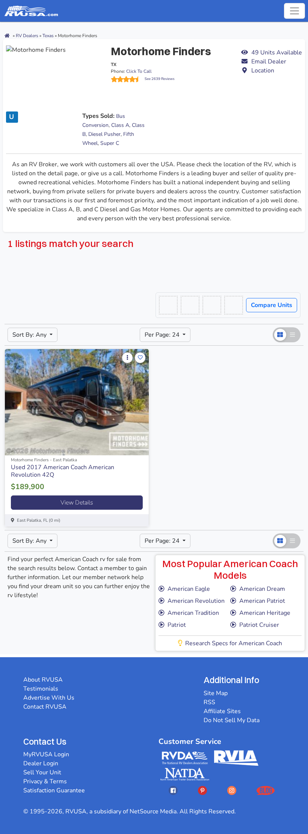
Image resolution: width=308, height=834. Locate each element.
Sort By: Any (30, 335)
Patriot (177, 625)
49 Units (276, 52)
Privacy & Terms (45, 781)
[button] (271, 61)
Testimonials (40, 689)
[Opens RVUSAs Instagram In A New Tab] (231, 790)
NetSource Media (153, 811)
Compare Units (271, 305)
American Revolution (196, 601)
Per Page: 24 (163, 335)
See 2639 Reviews (160, 78)
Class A (120, 125)
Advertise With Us (48, 698)
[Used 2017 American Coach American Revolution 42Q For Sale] (77, 402)
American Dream (262, 589)
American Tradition (193, 613)
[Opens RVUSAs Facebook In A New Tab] (173, 790)
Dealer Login (40, 763)
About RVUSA (43, 680)
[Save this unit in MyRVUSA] (140, 357)
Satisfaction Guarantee (54, 790)
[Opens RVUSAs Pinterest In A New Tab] (202, 790)
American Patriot (262, 601)
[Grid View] (280, 335)
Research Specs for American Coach (233, 643)
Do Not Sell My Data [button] (232, 720)
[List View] (293, 335)
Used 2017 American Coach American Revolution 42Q (62, 471)
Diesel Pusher (104, 134)
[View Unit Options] (127, 357)
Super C (109, 143)
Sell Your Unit (42, 772)
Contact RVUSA (44, 707)
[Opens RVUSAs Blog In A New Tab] (266, 790)
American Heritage (264, 613)
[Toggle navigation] (294, 11)
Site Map (216, 693)
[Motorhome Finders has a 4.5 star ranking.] (128, 79)
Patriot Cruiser (259, 625)
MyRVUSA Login (46, 754)
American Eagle (189, 589)
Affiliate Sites (222, 711)
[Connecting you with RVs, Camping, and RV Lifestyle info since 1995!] (31, 11)
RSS (209, 702)
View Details (76, 502)
